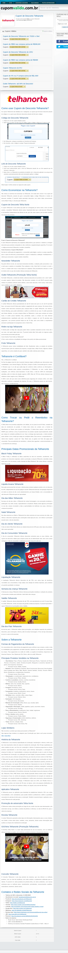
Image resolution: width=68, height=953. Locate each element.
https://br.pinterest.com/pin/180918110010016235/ (24, 916)
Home (4, 2)
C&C (2, 735)
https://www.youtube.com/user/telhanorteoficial (23, 904)
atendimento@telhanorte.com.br (27, 897)
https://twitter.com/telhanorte (17, 902)
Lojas (10, 2)
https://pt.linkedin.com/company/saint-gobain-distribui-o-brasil (27, 906)
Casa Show (7, 735)
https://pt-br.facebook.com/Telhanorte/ (22, 899)
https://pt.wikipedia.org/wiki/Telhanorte (22, 910)
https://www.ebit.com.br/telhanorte (17, 914)
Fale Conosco (35, 2)
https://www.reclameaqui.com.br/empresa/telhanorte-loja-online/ (30, 912)
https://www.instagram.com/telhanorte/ (22, 900)
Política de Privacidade (48, 2)
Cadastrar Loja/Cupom (22, 2)
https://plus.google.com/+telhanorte (22, 908)
